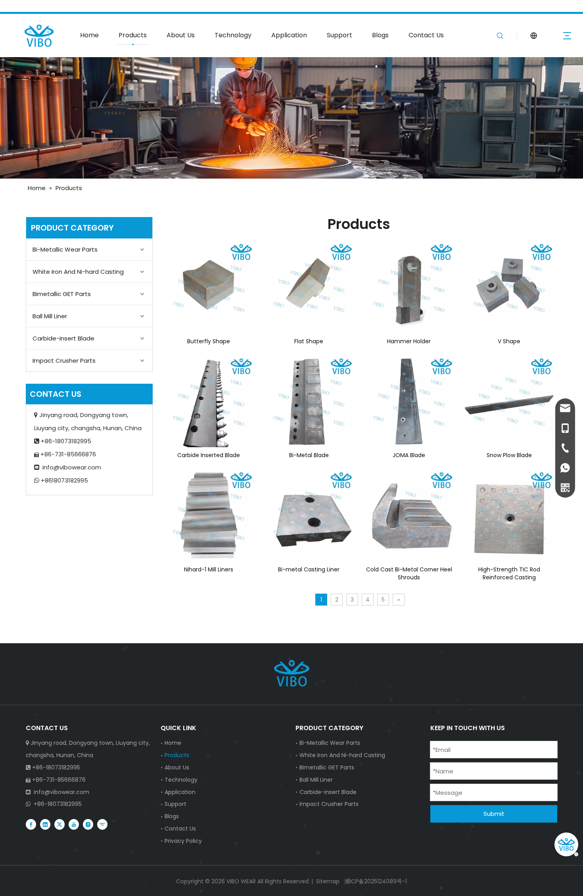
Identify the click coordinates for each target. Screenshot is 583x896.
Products (133, 35)
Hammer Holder (409, 341)
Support (339, 35)
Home (89, 35)
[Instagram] (88, 823)
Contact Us (426, 35)
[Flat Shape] (309, 287)
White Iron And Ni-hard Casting (78, 271)
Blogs (380, 35)
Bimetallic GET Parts (62, 294)
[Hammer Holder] (409, 287)
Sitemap (327, 881)
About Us (181, 35)
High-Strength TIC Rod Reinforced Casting (509, 573)
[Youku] (102, 823)
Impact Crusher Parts (64, 360)
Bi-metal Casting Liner (308, 569)
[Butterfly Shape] (209, 287)
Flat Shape (308, 341)
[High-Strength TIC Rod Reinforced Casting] (509, 515)
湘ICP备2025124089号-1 (375, 881)
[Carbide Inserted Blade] (209, 401)
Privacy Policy (183, 841)
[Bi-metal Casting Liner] (309, 515)
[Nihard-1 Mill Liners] (209, 515)
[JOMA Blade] (409, 401)
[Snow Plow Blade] (509, 401)
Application (289, 35)
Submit (493, 813)
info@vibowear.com (71, 467)
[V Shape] (509, 287)
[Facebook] (31, 823)
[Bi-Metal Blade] (309, 401)
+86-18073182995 (58, 804)
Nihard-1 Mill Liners (208, 569)
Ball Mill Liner (50, 316)
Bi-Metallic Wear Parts (65, 249)
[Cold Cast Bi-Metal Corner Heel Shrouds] (409, 515)
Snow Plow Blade (509, 455)
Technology (233, 35)
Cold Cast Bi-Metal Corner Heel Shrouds (409, 573)
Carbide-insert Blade (63, 338)
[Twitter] (59, 823)
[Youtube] (74, 823)
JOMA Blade (409, 455)
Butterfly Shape (208, 341)
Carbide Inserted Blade (208, 455)
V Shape (509, 341)
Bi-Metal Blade (309, 455)
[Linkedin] (45, 823)
